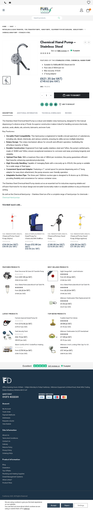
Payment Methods (8, 415)
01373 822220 (10, 397)
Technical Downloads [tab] (51, 113)
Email (56, 104)
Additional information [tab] (27, 113)
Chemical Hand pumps (11, 198)
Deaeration (6, 468)
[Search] (59, 18)
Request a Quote (8, 421)
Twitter (47, 104)
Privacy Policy (7, 450)
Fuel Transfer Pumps (9, 234)
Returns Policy (7, 447)
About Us (5, 435)
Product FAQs (7, 483)
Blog (4, 465)
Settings (81, 505)
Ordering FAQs (7, 453)
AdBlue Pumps (29, 234)
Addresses (6, 418)
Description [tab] (7, 113)
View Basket (6, 424)
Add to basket (73, 95)
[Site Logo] (46, 10)
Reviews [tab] (68, 113)
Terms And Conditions (10, 438)
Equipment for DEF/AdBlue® (44, 234)
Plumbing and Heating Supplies (13, 474)
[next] (89, 42)
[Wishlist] (89, 2)
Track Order (6, 412)
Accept (53, 505)
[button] (4, 10)
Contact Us (6, 441)
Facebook (42, 104)
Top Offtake (6, 471)
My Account (6, 409)
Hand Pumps (20, 234)
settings (27, 509)
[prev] (85, 42)
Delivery (5, 444)
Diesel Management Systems (12, 477)
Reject (67, 505)
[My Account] (81, 10)
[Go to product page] (12, 221)
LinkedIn (51, 104)
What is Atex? (7, 480)
